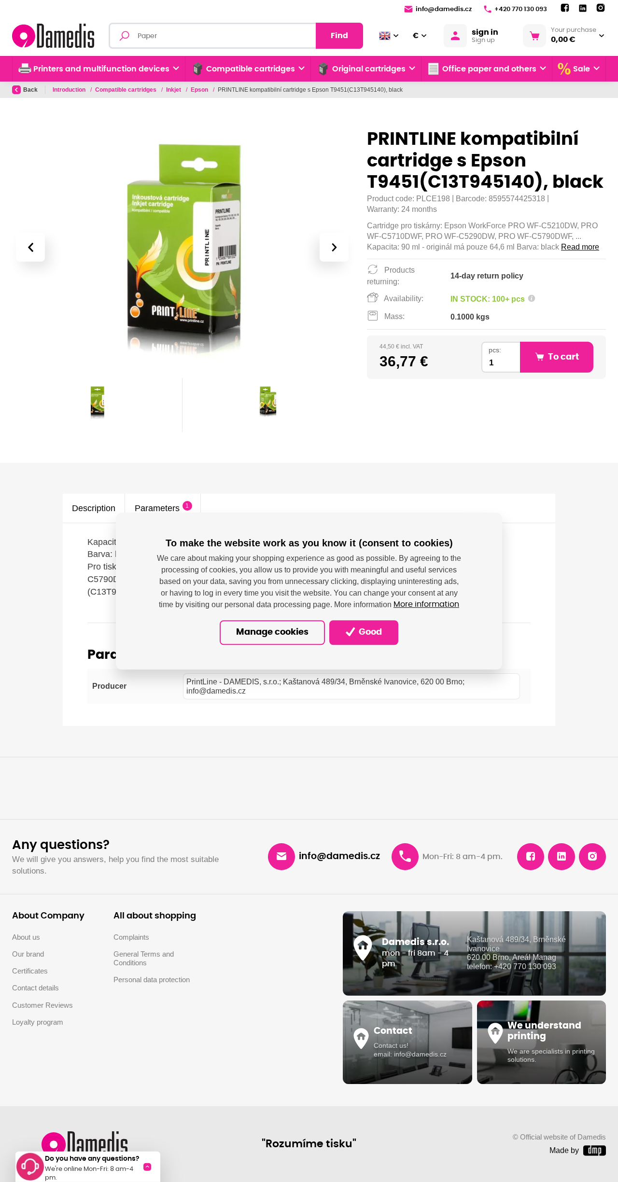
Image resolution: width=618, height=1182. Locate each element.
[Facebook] (565, 8)
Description (93, 508)
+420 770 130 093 (520, 9)
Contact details (35, 988)
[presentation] (30, 247)
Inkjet (174, 89)
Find (339, 36)
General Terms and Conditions (143, 958)
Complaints (131, 937)
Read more (580, 247)
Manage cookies (272, 632)
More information (426, 605)
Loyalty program (37, 1022)
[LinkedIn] (583, 8)
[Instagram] (600, 8)
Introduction (70, 89)
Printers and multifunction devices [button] (101, 69)
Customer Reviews (42, 1005)
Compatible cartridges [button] (250, 69)
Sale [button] (581, 69)
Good (369, 632)
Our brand (28, 954)
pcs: (495, 350)
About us (26, 937)
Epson (200, 89)
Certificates (30, 971)
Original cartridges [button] (369, 69)
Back (30, 89)
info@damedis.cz (444, 9)
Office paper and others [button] (489, 69)
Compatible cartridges (126, 89)
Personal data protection (151, 980)
